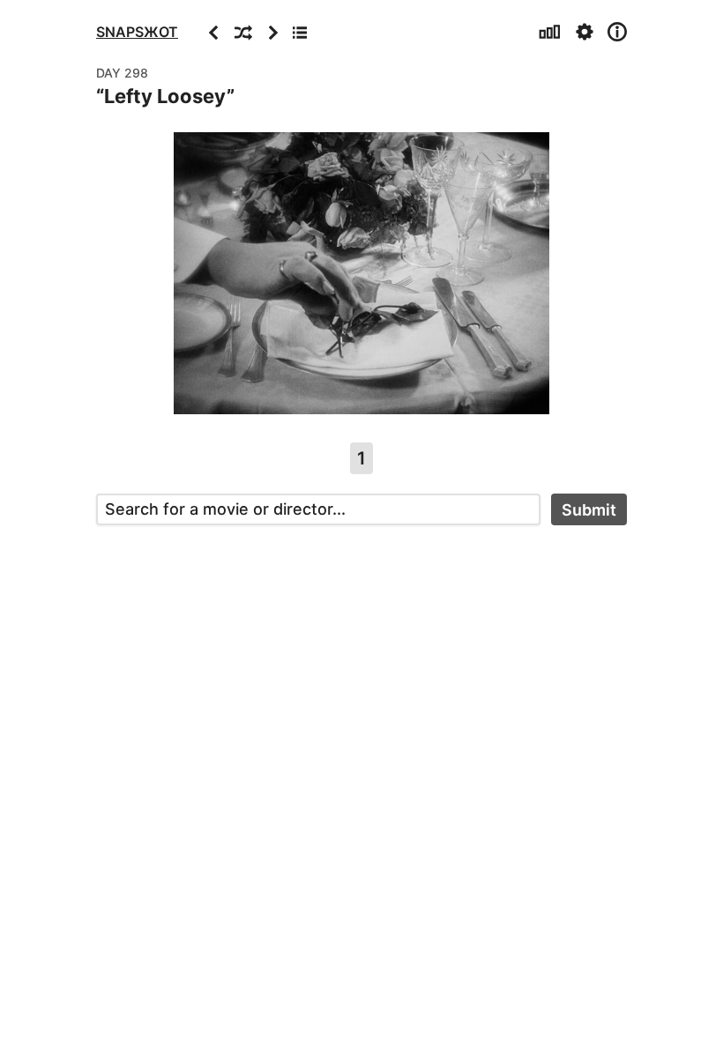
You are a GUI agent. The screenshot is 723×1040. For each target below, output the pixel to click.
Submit (589, 510)
